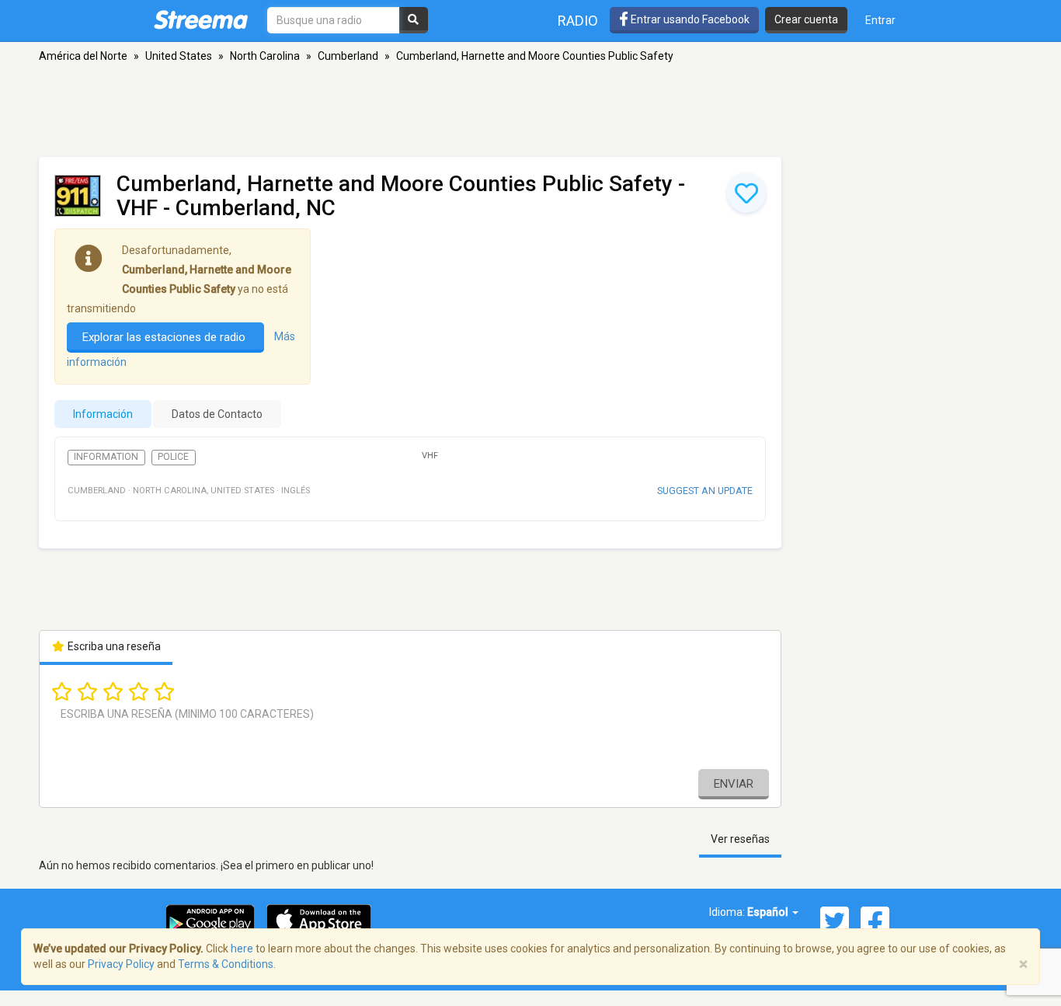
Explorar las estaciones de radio (165, 337)
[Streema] (201, 19)
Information (106, 456)
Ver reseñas (740, 839)
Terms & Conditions (225, 964)
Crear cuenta (806, 19)
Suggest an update (705, 490)
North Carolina (265, 56)
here (242, 948)
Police (173, 456)
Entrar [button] (880, 20)
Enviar (733, 784)
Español (769, 912)
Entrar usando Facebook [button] (689, 19)
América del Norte (83, 56)
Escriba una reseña (113, 646)
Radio (578, 20)
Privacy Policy (121, 964)
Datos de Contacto (217, 414)
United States (178, 56)
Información (103, 414)
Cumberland (348, 56)
